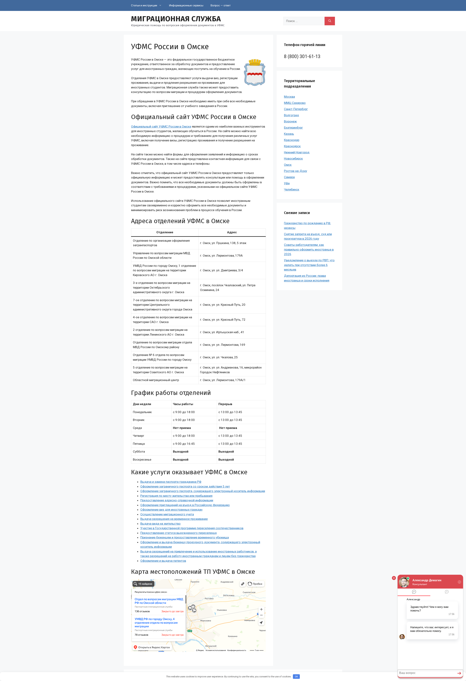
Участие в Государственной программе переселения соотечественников (191, 528)
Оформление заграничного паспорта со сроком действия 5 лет (185, 486)
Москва (289, 96)
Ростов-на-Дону (295, 171)
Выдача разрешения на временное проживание (174, 519)
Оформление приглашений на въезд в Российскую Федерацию (185, 505)
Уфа (287, 183)
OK (296, 676)
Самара (289, 177)
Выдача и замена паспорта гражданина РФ (170, 482)
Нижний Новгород (296, 152)
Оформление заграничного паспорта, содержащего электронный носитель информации (202, 491)
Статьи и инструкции (144, 5)
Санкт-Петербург (296, 109)
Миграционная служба (176, 19)
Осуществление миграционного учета (167, 514)
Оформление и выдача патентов (163, 561)
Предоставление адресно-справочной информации (176, 500)
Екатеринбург (293, 127)
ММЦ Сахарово (295, 103)
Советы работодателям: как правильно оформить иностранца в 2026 (309, 249)
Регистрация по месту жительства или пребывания (176, 496)
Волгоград (291, 115)
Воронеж (290, 121)
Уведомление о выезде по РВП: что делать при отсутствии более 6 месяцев (309, 264)
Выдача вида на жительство (160, 523)
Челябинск (291, 189)
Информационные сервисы (186, 5)
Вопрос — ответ (221, 5)
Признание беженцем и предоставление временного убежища (184, 537)
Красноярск (292, 146)
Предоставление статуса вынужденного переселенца (178, 533)
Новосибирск (293, 158)
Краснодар (291, 140)
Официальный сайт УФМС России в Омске (161, 126)
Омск (288, 165)
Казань (289, 134)
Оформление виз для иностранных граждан (171, 509)
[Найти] (330, 21)
